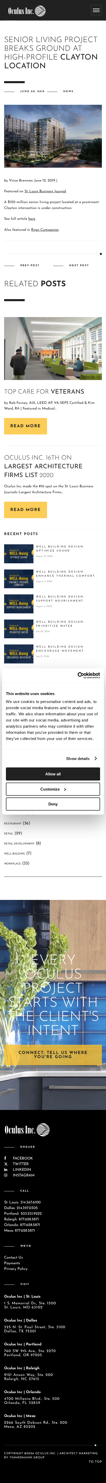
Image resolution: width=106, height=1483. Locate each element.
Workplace (12, 863)
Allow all (53, 774)
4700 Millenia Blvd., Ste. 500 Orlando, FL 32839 (32, 1401)
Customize (50, 789)
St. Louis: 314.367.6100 (22, 1202)
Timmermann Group (27, 1457)
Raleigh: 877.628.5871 (21, 1219)
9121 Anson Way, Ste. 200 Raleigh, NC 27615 (28, 1377)
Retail (8, 833)
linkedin (21, 1170)
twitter (20, 1164)
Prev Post (30, 265)
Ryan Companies (45, 230)
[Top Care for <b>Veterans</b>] (53, 348)
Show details (78, 758)
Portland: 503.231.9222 (23, 1214)
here (31, 219)
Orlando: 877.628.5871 (22, 1225)
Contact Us (13, 1258)
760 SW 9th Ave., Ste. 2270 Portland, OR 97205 (30, 1353)
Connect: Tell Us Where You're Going (53, 1055)
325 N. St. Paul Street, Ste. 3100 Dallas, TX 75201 (34, 1329)
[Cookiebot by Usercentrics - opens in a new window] (77, 675)
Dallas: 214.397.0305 (21, 1208)
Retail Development (19, 843)
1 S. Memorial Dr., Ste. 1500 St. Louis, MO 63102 (30, 1305)
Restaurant (12, 823)
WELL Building (14, 853)
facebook (22, 1159)
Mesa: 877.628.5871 (19, 1231)
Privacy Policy (16, 1269)
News (68, 91)
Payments (12, 1263)
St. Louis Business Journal (45, 191)
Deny (53, 804)
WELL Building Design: (60, 548)
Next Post (79, 265)
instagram (23, 1175)
